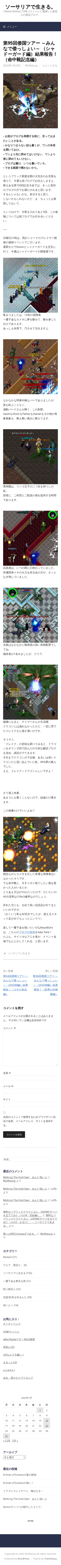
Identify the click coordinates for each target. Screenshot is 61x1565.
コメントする (49, 65)
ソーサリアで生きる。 (30, 6)
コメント (9, 1028)
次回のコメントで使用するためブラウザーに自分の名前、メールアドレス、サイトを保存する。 (29, 1121)
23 (47, 1425)
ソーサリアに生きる (19, 953)
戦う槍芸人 (9, 1289)
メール (8, 1086)
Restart (7, 1257)
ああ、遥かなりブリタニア (18, 1378)
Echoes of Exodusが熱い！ (18, 1483)
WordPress (23, 1558)
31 (6, 1436)
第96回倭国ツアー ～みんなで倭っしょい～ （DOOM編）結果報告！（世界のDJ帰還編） (45, 985)
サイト (7, 1099)
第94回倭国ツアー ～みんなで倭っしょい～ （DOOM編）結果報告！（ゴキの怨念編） (15, 985)
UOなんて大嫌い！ (13, 1354)
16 (47, 1420)
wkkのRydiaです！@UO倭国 (19, 1339)
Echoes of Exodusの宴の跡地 (19, 1474)
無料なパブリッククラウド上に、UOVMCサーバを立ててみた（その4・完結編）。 (30, 1213)
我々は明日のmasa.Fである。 (19, 1234)
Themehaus (50, 1558)
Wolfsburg (31, 65)
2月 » (15, 1440)
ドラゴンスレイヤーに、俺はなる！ (23, 1491)
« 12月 (6, 1440)
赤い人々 (8, 1305)
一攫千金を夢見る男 (14, 1281)
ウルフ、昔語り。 (13, 1265)
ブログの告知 (27, 932)
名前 (7, 1073)
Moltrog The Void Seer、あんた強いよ (25, 1177)
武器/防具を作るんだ (15, 1297)
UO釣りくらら (11, 1331)
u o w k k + (9, 1370)
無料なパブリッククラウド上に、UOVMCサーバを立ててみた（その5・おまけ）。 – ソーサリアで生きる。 (30, 1221)
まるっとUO (10, 1362)
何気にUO (8, 1347)
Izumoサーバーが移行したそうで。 (23, 1507)
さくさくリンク (12, 1323)
